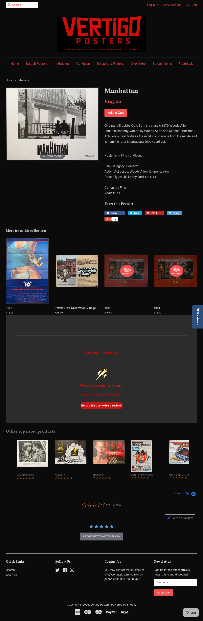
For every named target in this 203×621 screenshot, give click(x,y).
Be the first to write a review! (101, 405)
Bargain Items (162, 63)
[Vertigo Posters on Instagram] (72, 571)
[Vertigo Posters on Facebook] (64, 571)
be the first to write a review (101, 536)
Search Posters (37, 63)
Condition (83, 63)
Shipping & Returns (110, 63)
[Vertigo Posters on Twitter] (57, 571)
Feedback (186, 63)
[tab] (180, 517)
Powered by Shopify (123, 604)
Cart (194, 5)
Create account (171, 5)
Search (10, 570)
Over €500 (138, 63)
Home (15, 63)
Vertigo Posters (100, 604)
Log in (151, 5)
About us (63, 63)
